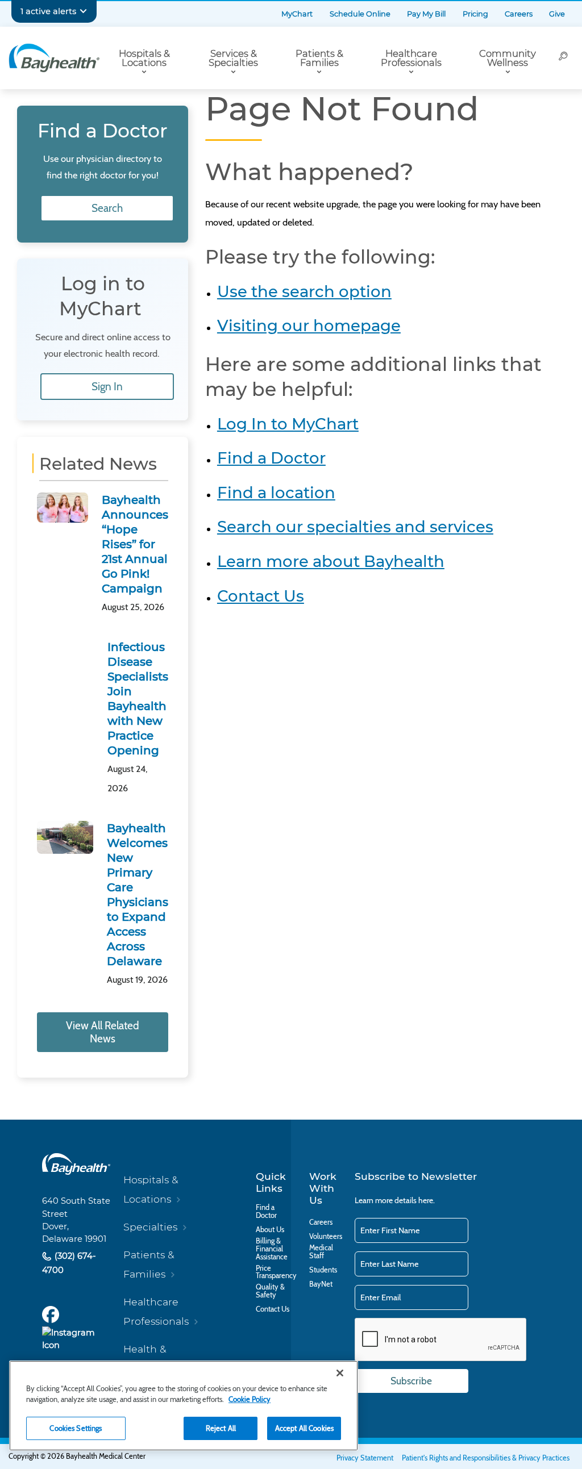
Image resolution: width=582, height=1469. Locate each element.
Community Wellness (507, 58)
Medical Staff (321, 1252)
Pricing (475, 14)
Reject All (221, 1428)
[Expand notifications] (83, 11)
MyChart (297, 14)
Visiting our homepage (309, 325)
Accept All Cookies (304, 1428)
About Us (270, 1230)
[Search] (563, 58)
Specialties (150, 1227)
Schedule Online (360, 14)
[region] (183, 1406)
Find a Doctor (271, 458)
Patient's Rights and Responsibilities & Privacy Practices (485, 1458)
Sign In (107, 386)
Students (323, 1270)
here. (426, 1200)
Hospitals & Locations (144, 58)
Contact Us (260, 596)
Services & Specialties (233, 58)
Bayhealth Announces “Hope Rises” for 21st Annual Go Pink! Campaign (135, 544)
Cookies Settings (75, 1428)
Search (107, 208)
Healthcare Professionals (411, 58)
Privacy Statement (364, 1458)
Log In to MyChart (288, 423)
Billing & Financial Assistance (272, 1249)
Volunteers (325, 1237)
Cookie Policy (249, 1399)
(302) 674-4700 (69, 1263)
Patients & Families (319, 58)
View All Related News (102, 1032)
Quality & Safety (270, 1291)
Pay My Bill (426, 14)
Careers (519, 14)
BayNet (320, 1284)
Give (557, 14)
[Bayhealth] (54, 58)
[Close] (339, 1373)
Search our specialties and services (355, 526)
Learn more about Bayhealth (330, 561)
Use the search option (304, 291)
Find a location (276, 492)
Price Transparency (276, 1272)
